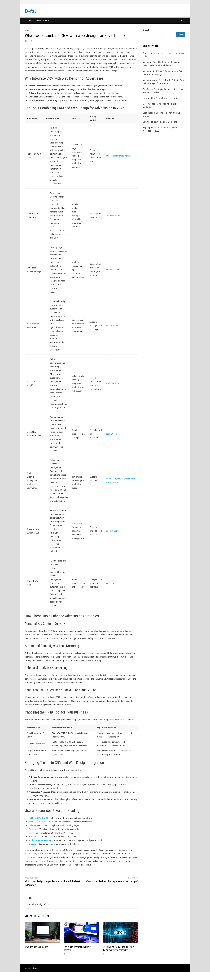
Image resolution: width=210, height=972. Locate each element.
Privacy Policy (42, 20)
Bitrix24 (32, 836)
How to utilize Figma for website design (161, 98)
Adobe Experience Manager (41, 840)
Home (29, 20)
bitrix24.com (112, 433)
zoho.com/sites (113, 215)
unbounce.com (112, 269)
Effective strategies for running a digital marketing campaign (118, 948)
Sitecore (32, 844)
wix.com (110, 583)
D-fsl (30, 10)
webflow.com (112, 325)
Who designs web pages (36, 946)
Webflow (33, 829)
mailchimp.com (113, 383)
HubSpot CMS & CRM (38, 817)
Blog (27, 30)
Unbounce (33, 825)
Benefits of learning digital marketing (160, 121)
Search (146, 30)
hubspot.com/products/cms (118, 155)
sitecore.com (112, 530)
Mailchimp (33, 832)
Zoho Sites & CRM (37, 821)
